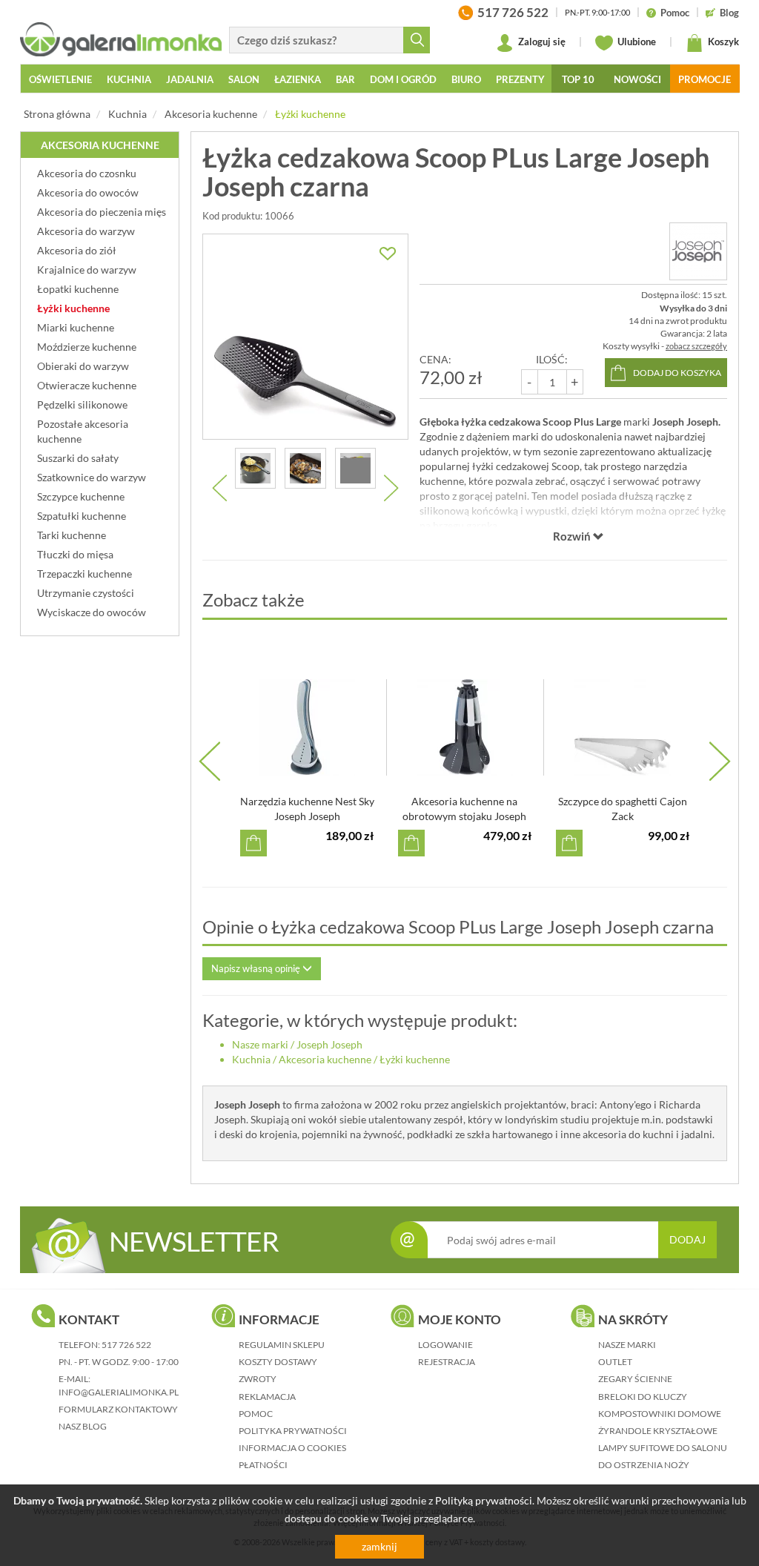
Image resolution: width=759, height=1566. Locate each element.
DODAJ (687, 1239)
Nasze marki (260, 1044)
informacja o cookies (292, 1447)
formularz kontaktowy (118, 1409)
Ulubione (635, 41)
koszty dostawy (278, 1361)
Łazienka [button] (297, 79)
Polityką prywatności (483, 1500)
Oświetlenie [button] (60, 79)
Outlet (615, 1361)
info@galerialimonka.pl (119, 1392)
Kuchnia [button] (129, 79)
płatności (263, 1464)
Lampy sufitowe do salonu (662, 1447)
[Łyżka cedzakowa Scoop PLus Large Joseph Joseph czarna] (305, 337)
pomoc (256, 1413)
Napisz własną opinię (256, 968)
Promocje (704, 79)
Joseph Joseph (329, 1044)
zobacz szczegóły (696, 346)
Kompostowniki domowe (659, 1413)
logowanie (445, 1344)
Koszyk (722, 41)
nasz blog (83, 1426)
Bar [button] (345, 79)
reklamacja (267, 1396)
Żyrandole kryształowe (657, 1430)
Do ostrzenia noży (643, 1464)
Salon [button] (243, 79)
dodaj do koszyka (677, 372)
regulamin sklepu (282, 1344)
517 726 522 (126, 1344)
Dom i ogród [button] (403, 79)
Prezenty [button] (520, 79)
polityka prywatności (293, 1430)
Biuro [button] (466, 79)
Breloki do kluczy (642, 1396)
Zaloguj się (541, 41)
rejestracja (446, 1361)
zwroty (257, 1378)
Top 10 (578, 79)
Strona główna (57, 114)
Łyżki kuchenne (310, 114)
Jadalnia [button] (189, 79)
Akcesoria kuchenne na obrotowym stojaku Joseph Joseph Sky (464, 816)
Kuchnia (127, 114)
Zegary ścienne (635, 1378)
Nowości (637, 79)
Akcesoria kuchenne (211, 114)
